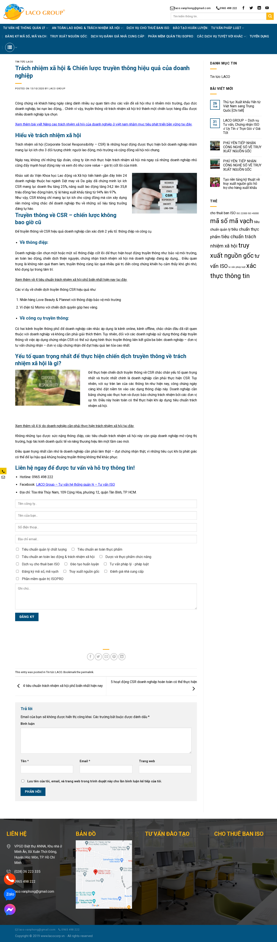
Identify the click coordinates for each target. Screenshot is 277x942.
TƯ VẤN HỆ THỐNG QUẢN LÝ (24, 28)
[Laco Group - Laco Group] (41, 12)
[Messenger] (9, 909)
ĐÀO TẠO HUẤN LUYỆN (190, 28)
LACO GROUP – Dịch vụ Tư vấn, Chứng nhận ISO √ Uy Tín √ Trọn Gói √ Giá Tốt (241, 126)
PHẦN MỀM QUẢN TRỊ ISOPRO (170, 36)
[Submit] (270, 16)
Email (85, 761)
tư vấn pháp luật (237, 267)
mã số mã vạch (231, 221)
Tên (25, 761)
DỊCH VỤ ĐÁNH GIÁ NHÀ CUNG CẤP (117, 36)
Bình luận (28, 724)
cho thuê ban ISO (223, 213)
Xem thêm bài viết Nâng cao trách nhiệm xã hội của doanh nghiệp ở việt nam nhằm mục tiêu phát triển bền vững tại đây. (103, 124)
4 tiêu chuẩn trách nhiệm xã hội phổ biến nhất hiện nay (62, 686)
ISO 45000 (253, 213)
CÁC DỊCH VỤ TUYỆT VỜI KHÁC (220, 36)
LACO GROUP (57, 88)
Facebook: (67, 484)
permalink (87, 672)
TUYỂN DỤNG (259, 36)
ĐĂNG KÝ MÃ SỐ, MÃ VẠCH (25, 36)
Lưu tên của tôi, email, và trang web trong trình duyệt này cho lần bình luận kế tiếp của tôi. (94, 781)
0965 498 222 (228, 8)
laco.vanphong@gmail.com (192, 8)
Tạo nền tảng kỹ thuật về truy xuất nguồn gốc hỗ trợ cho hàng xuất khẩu (241, 183)
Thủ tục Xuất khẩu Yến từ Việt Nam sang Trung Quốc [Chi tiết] (242, 106)
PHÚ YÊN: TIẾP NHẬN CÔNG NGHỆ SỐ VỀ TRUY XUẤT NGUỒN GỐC (242, 165)
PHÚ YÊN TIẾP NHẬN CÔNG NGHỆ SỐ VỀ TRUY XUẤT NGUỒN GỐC (242, 147)
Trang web (147, 761)
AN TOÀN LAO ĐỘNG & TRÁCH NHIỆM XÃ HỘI (86, 28)
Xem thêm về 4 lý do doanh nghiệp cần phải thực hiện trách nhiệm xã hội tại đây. (74, 426)
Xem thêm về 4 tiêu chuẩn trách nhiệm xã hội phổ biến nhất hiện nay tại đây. (71, 280)
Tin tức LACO (24, 61)
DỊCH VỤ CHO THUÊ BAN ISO (148, 28)
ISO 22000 (242, 213)
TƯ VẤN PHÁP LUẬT (226, 28)
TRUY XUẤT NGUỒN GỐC (68, 36)
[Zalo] (9, 894)
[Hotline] (9, 879)
